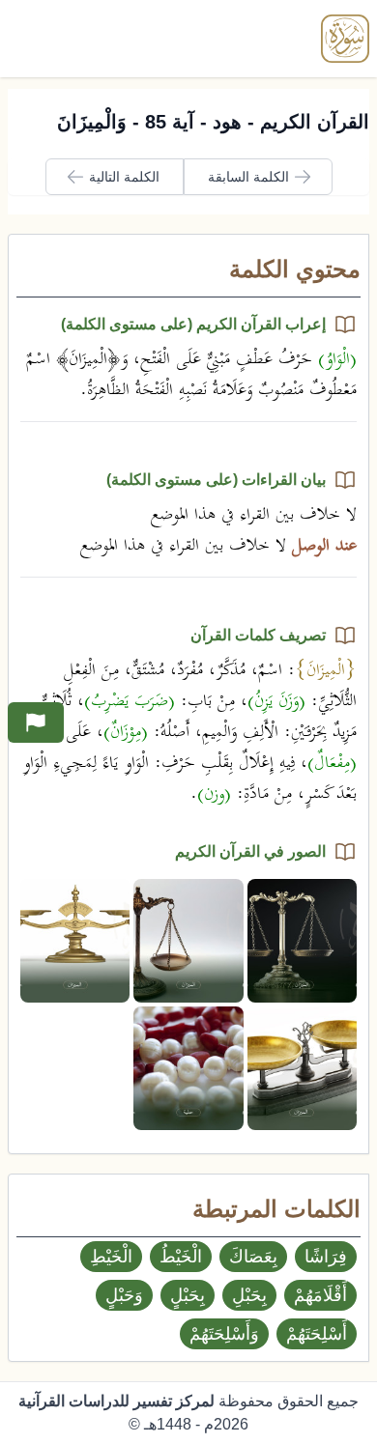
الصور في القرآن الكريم (250, 851)
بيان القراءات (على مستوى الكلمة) (216, 479)
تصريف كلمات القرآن (258, 635)
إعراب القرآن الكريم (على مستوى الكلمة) (193, 324)
